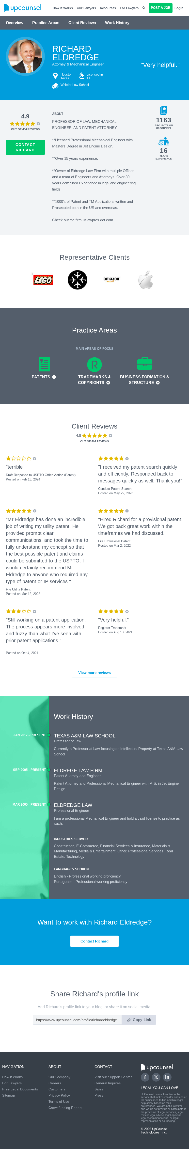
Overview (14, 23)
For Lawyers (129, 8)
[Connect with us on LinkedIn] (167, 1077)
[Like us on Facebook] (145, 1077)
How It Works (63, 8)
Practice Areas (45, 23)
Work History (117, 23)
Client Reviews (82, 23)
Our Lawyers (86, 8)
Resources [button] (108, 8)
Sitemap (8, 1095)
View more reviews (94, 672)
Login (178, 8)
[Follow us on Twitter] (156, 1077)
